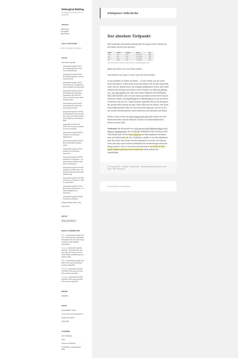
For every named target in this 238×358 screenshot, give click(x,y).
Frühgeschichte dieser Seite (71, 202)
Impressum (65, 206)
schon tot (137, 134)
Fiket (63, 340)
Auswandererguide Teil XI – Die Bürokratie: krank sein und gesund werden (73, 105)
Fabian (125, 167)
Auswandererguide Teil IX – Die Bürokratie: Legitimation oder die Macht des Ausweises (73, 85)
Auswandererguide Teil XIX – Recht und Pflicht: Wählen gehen (73, 143)
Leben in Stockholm (68, 343)
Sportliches (135, 167)
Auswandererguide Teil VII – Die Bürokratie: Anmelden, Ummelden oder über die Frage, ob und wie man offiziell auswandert (73, 95)
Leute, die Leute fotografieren (72, 314)
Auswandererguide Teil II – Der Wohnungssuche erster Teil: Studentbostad (72, 68)
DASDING (64, 296)
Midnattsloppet (147, 167)
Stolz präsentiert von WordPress (119, 186)
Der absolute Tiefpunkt (129, 35)
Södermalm (158, 167)
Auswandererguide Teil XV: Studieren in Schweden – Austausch (73, 151)
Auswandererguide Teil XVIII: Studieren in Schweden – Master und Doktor (73, 180)
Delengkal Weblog (72, 9)
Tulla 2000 (65, 321)
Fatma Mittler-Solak (68, 310)
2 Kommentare (120, 169)
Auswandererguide (68, 62)
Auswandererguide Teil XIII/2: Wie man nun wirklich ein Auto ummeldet (73, 126)
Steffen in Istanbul (67, 318)
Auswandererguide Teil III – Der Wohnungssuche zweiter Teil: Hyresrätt (73, 76)
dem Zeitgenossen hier (139, 116)
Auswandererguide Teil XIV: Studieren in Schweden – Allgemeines (73, 134)
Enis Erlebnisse (66, 336)
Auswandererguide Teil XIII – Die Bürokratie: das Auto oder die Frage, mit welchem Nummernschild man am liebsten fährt (73, 116)
